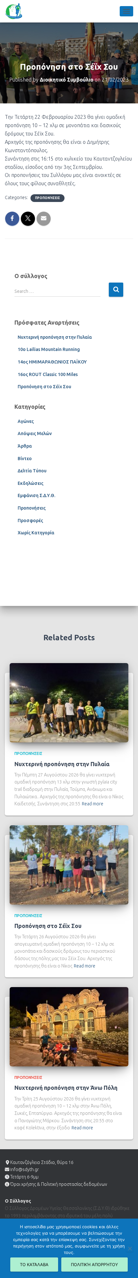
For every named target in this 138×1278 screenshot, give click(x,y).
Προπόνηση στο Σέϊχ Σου (44, 386)
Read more (92, 803)
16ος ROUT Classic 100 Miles (48, 374)
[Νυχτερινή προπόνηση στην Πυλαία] (69, 702)
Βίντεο (25, 458)
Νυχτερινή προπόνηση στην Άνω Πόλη (65, 1087)
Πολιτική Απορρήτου (94, 1264)
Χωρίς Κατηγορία (36, 532)
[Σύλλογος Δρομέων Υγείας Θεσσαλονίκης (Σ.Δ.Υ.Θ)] (16, 11)
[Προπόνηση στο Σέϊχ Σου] (69, 864)
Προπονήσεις (47, 198)
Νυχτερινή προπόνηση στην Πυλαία (55, 337)
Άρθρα (25, 446)
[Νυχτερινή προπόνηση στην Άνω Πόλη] (69, 1026)
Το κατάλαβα (34, 1264)
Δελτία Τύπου (32, 470)
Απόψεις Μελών (35, 433)
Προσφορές (30, 520)
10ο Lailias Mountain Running (49, 349)
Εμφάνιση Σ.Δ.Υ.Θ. (36, 495)
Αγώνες (26, 421)
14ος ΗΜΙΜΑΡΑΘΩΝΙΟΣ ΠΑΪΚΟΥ (52, 361)
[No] (129, 1248)
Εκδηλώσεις (30, 483)
